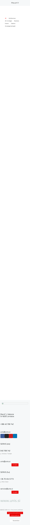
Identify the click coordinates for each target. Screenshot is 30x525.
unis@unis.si (5, 432)
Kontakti (15, 465)
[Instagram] (7, 436)
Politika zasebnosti (15, 515)
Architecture (12, 18)
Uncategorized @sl (10, 26)
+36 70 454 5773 (7, 479)
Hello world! (10, 40)
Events (7, 23)
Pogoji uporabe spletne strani (15, 513)
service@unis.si (6, 489)
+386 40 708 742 (7, 424)
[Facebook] (2, 436)
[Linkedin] (15, 436)
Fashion (13, 23)
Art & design (8, 21)
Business (16, 21)
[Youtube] (11, 436)
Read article (15, 56)
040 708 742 (5, 451)
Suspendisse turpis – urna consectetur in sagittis (13, 323)
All (5, 18)
